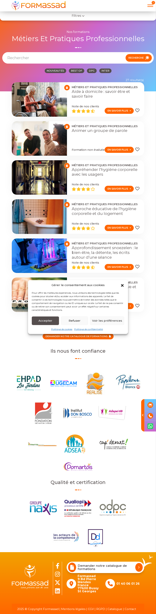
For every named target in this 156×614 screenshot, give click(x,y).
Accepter (45, 320)
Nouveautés (55, 70)
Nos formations (78, 32)
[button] (122, 285)
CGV (91, 609)
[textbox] (60, 57)
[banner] (38, 5)
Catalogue (114, 609)
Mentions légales (73, 609)
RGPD (100, 609)
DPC (92, 70)
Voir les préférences (107, 320)
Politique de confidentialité (88, 329)
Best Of (76, 70)
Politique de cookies (61, 329)
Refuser (74, 320)
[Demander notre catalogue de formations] (139, 567)
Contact (130, 609)
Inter (105, 70)
